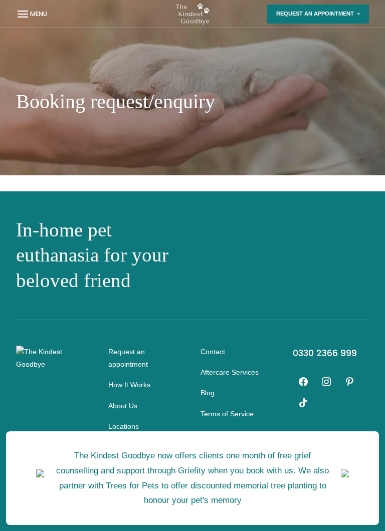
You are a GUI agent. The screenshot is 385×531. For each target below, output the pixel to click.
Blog (208, 393)
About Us (122, 406)
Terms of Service (227, 414)
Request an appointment (315, 14)
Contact (213, 352)
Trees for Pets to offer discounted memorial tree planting (211, 485)
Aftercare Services (230, 372)
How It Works (129, 385)
